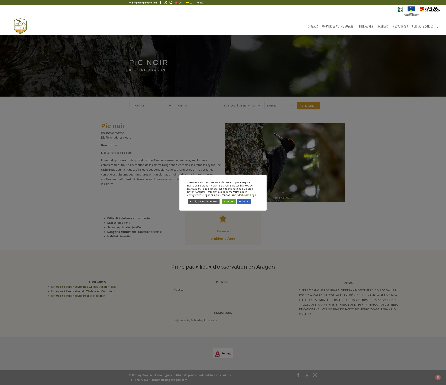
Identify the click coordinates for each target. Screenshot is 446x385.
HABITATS (383, 26)
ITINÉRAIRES (365, 26)
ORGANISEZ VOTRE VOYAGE (337, 26)
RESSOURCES (400, 26)
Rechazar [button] (244, 201)
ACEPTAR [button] (229, 201)
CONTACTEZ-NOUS (422, 26)
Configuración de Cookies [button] (203, 201)
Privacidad (237, 195)
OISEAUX (313, 26)
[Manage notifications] (438, 377)
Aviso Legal (249, 195)
